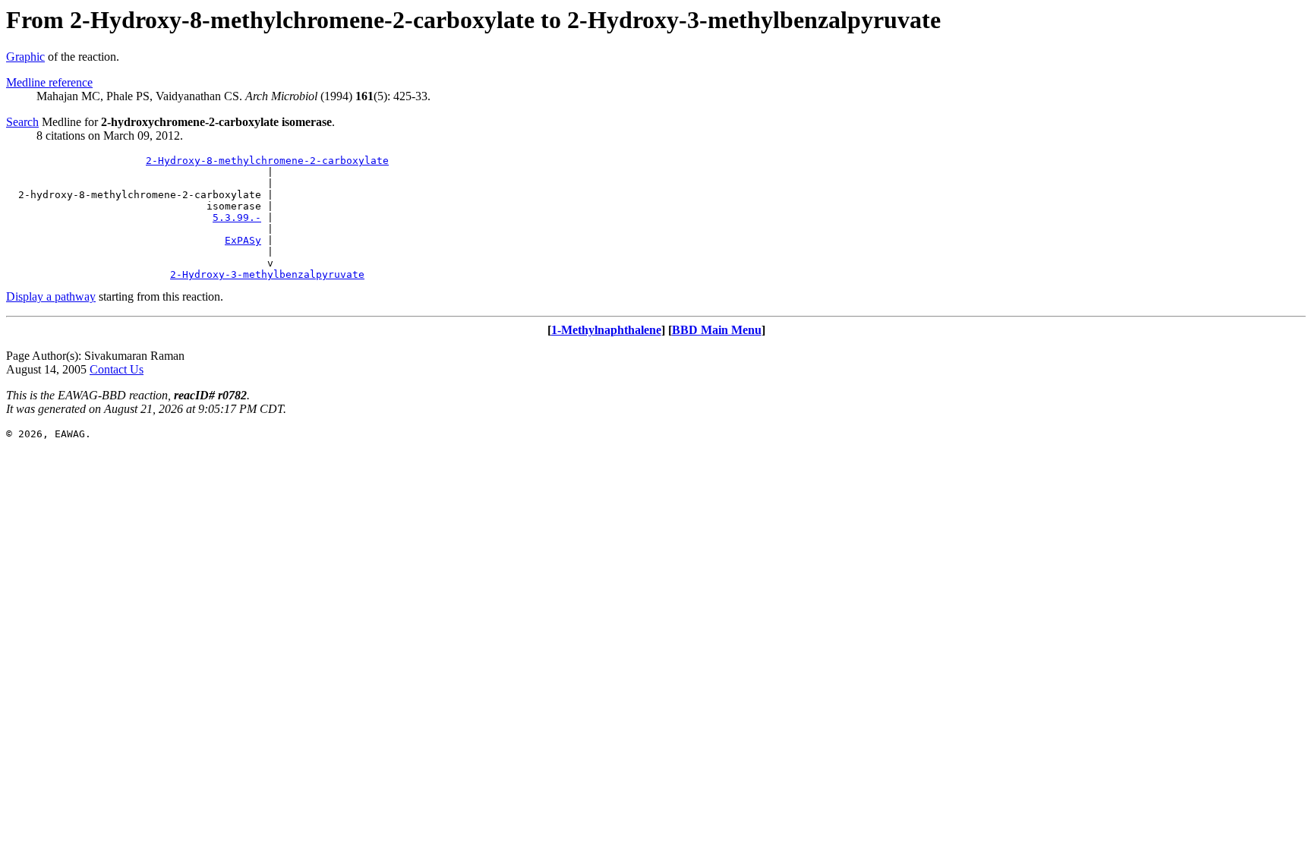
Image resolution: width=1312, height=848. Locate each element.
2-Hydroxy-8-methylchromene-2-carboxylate (267, 160)
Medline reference (49, 82)
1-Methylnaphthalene (606, 329)
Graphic (25, 56)
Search (22, 121)
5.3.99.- (237, 217)
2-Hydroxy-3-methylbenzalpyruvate (267, 274)
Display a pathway (51, 296)
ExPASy (243, 240)
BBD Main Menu (717, 329)
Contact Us (117, 369)
